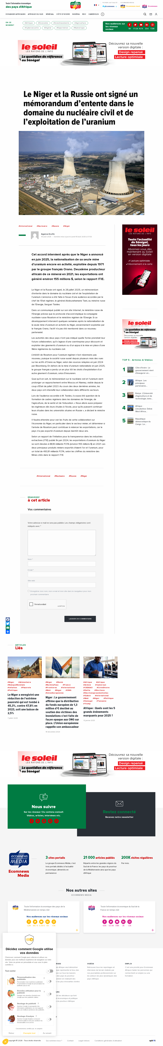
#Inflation (12, 688)
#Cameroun (100, 685)
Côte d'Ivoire (63, 14)
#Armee (87, 685)
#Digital (47, 28)
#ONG (68, 690)
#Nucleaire (42, 226)
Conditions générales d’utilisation (108, 1041)
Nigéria (76, 14)
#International (25, 226)
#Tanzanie (101, 701)
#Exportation (62, 28)
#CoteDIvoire (103, 688)
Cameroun (94, 14)
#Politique (13, 690)
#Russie (55, 226)
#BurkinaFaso (52, 685)
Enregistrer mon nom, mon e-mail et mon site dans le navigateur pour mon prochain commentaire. (60, 592)
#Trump (87, 704)
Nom (30, 559)
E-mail (31, 570)
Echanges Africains (15, 14)
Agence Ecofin (48, 234)
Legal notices (84, 1041)
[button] (102, 14)
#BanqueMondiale (16, 685)
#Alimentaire (24, 682)
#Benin (59, 682)
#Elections (99, 690)
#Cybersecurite (32, 28)
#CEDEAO (88, 688)
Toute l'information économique (19, 5)
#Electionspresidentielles (95, 693)
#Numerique (79, 28)
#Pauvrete (26, 688)
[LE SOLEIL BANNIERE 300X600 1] (139, 259)
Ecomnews (109, 6)
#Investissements (61, 23)
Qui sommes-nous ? (54, 1041)
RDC (84, 14)
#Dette (86, 690)
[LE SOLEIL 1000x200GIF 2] (81, 53)
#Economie (43, 23)
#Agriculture (80, 23)
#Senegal (87, 701)
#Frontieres (51, 688)
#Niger (66, 226)
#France (67, 685)
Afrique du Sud (35, 14)
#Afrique (29, 23)
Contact (70, 1041)
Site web (31, 581)
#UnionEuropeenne (55, 693)
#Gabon (87, 696)
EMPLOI (128, 964)
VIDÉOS (90, 964)
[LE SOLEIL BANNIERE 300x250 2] (139, 334)
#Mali (48, 690)
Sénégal (50, 14)
